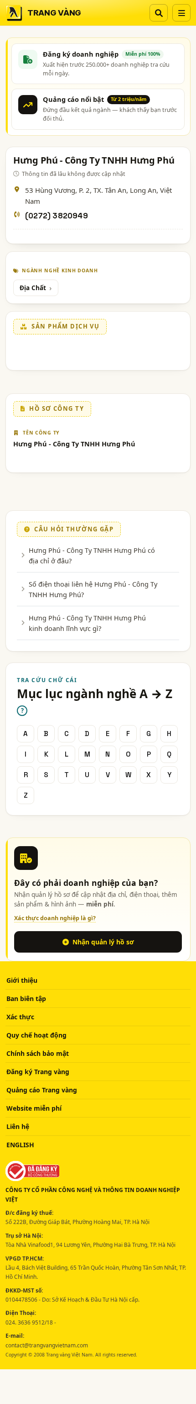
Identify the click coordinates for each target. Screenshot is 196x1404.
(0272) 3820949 (56, 216)
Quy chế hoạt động (36, 1035)
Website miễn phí (34, 1108)
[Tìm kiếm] (159, 12)
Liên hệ (17, 1126)
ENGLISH (20, 1144)
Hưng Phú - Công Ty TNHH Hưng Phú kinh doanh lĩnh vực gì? (87, 622)
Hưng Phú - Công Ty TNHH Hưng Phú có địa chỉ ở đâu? (92, 555)
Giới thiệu (21, 980)
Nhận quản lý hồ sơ (103, 942)
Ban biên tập (26, 998)
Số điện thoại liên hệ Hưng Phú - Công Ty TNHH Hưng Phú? (93, 589)
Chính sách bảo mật (37, 1053)
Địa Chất (33, 288)
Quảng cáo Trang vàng (41, 1090)
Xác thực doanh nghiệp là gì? (55, 918)
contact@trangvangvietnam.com (46, 1345)
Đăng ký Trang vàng (37, 1071)
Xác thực (20, 1016)
